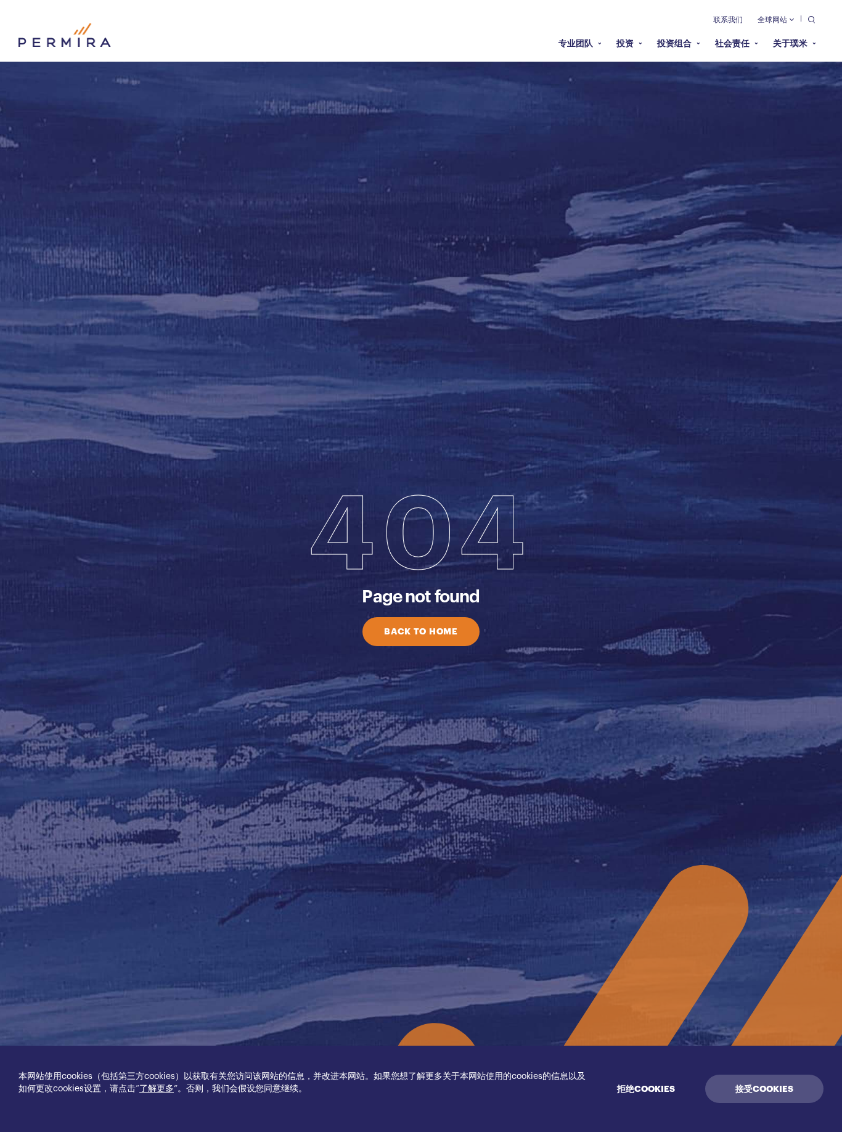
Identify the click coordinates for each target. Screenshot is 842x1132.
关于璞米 (790, 43)
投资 (625, 43)
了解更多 (156, 1089)
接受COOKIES (764, 1089)
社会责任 (732, 43)
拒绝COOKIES (646, 1089)
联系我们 (728, 19)
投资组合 (674, 43)
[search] (808, 18)
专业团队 (575, 43)
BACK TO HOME (420, 631)
